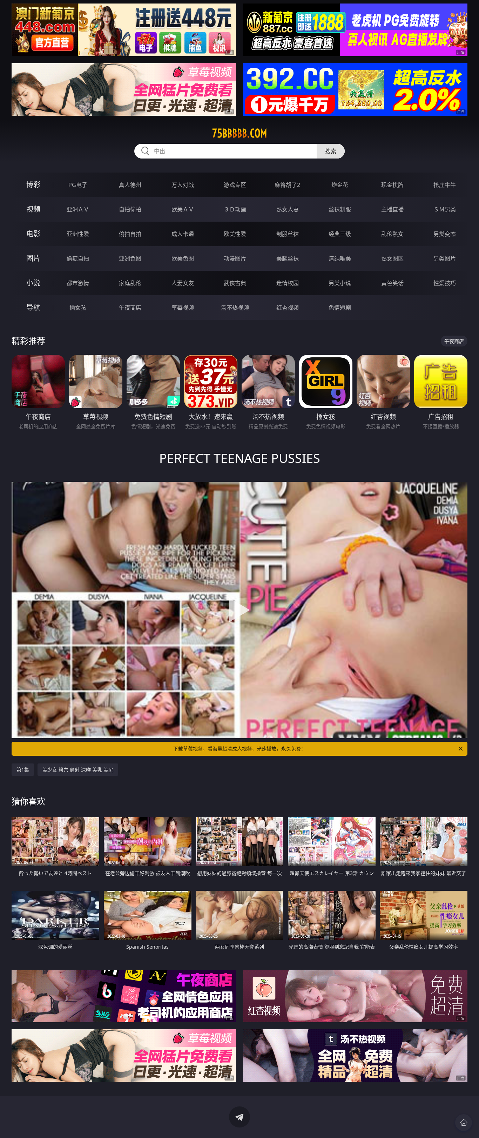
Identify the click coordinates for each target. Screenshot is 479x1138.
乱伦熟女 (392, 234)
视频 (33, 209)
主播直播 (392, 209)
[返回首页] (463, 1122)
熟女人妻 (287, 209)
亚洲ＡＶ (78, 209)
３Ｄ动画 (235, 209)
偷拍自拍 (130, 234)
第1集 (22, 769)
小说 (33, 283)
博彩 (33, 184)
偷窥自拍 (78, 258)
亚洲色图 (130, 258)
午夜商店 (130, 307)
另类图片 (444, 258)
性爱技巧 (444, 283)
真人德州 (130, 185)
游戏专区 (235, 185)
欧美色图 (182, 258)
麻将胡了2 (287, 185)
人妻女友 (182, 283)
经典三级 (340, 234)
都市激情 (78, 283)
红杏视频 (287, 307)
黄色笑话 (392, 283)
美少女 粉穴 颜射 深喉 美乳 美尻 (77, 769)
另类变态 (444, 234)
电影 (33, 233)
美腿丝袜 (287, 258)
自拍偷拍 (130, 209)
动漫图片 (235, 258)
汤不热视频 (235, 307)
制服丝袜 (287, 234)
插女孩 (77, 307)
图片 (33, 258)
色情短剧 (340, 307)
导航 (33, 307)
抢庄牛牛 (444, 185)
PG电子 (77, 185)
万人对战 (182, 185)
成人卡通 (182, 234)
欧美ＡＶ (182, 209)
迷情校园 (287, 283)
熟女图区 (392, 258)
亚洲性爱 (78, 234)
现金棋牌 (392, 185)
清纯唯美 (340, 258)
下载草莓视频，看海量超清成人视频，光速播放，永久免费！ (239, 748)
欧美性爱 (235, 234)
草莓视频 (182, 307)
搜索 (330, 151)
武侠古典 (235, 283)
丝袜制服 (340, 209)
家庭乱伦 (130, 283)
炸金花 (339, 185)
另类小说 (340, 283)
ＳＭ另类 (444, 209)
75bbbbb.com (239, 133)
